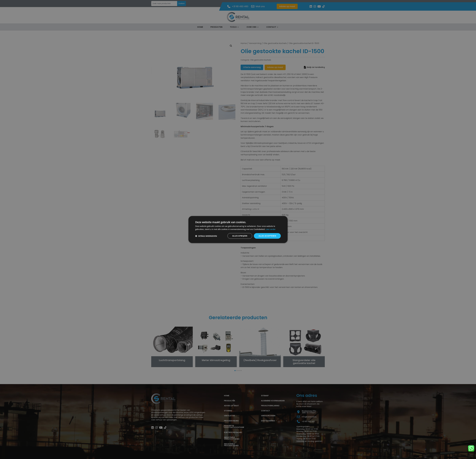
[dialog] (238, 229)
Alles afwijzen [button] (239, 236)
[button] (206, 236)
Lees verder (271, 229)
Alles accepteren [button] (267, 236)
